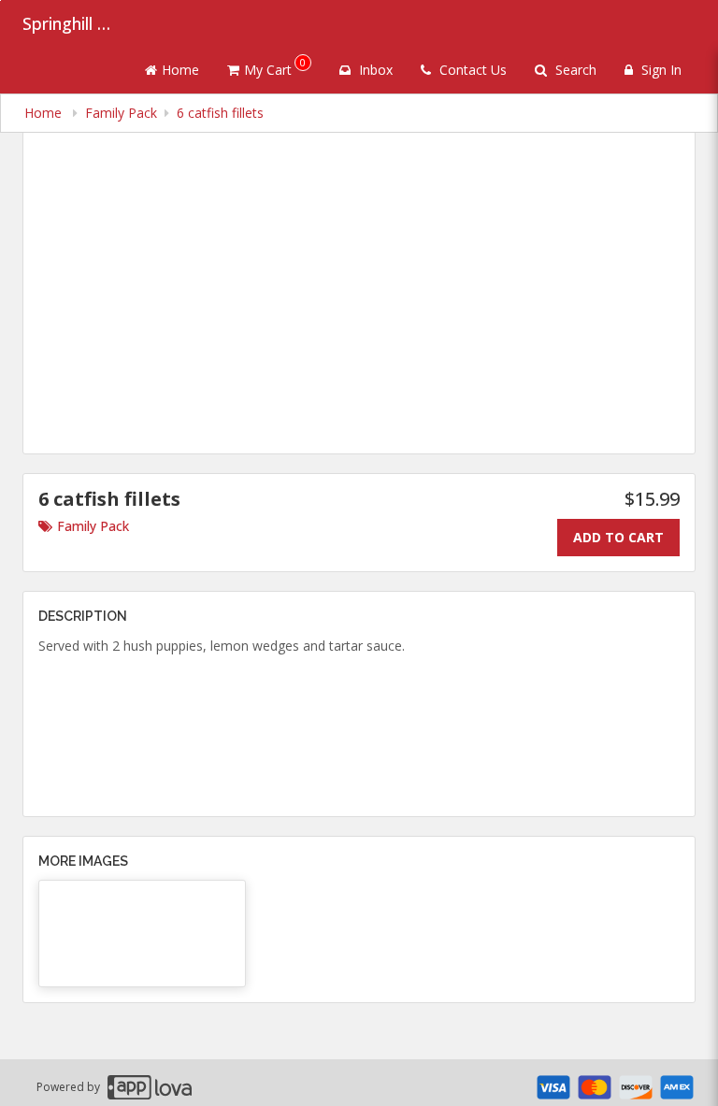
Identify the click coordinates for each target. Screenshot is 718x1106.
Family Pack (93, 526)
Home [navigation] (44, 113)
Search (574, 70)
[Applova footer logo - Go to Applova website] (150, 1087)
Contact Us (471, 70)
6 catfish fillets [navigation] (220, 113)
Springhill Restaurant (69, 23)
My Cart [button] (275, 67)
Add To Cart (618, 537)
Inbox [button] (374, 70)
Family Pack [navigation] (121, 113)
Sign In (660, 70)
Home (180, 70)
